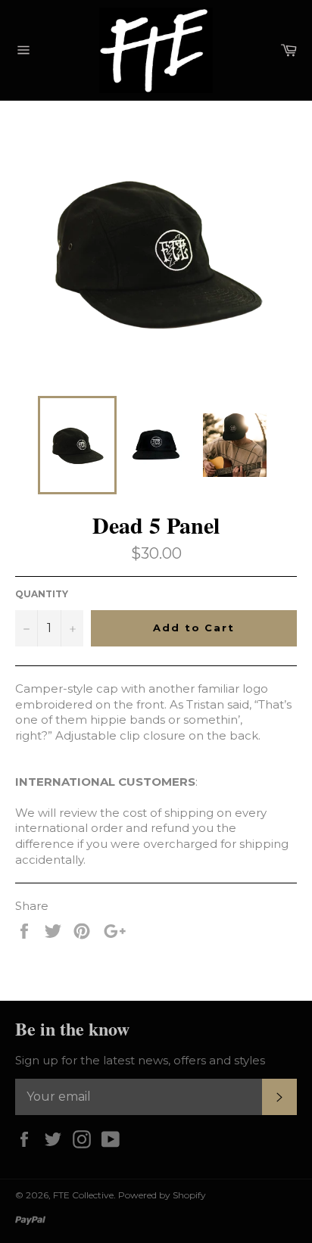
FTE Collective (83, 1195)
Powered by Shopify (162, 1195)
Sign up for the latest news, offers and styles (140, 1060)
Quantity (41, 594)
